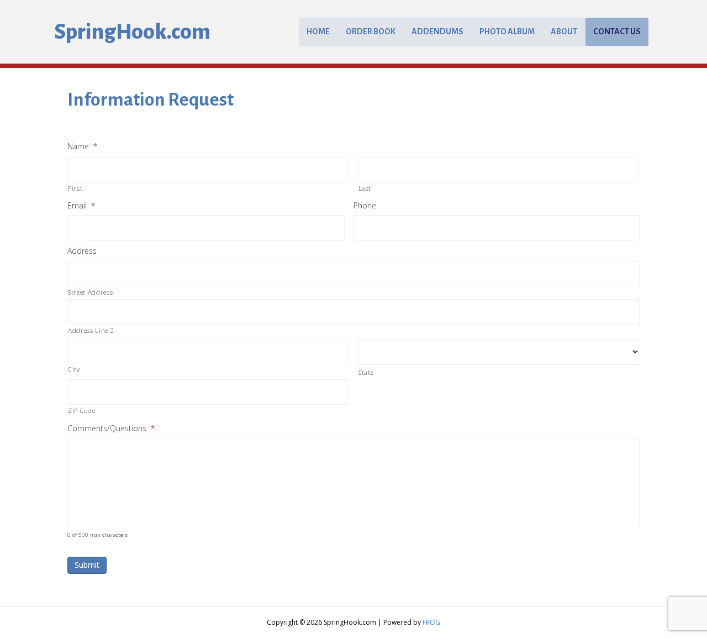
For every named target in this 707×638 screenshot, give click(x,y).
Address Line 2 (91, 330)
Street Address (90, 292)
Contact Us (617, 31)
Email (81, 206)
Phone (365, 206)
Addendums (437, 31)
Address (82, 251)
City (74, 369)
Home (318, 31)
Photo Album (507, 31)
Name (82, 146)
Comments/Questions (111, 428)
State (365, 372)
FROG (431, 622)
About (564, 31)
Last (365, 188)
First (75, 188)
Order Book (370, 31)
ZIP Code (81, 410)
